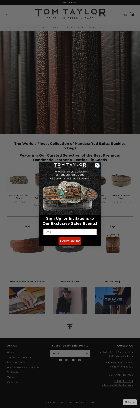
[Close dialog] (97, 165)
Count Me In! (70, 241)
